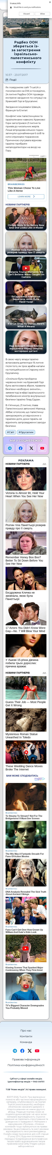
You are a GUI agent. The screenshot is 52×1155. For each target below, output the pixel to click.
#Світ (10, 432)
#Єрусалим (26, 432)
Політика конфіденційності (26, 1065)
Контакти (26, 1036)
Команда (26, 1042)
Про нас (26, 1030)
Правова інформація (26, 1059)
